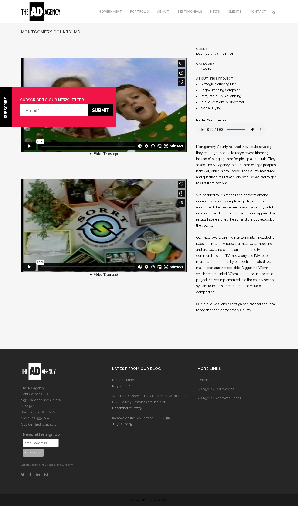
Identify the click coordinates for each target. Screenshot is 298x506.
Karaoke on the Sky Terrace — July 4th (141, 418)
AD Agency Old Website (215, 389)
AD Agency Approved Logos (219, 398)
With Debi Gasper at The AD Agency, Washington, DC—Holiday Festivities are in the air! (149, 399)
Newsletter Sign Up (41, 434)
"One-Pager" (206, 380)
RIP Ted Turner (123, 380)
